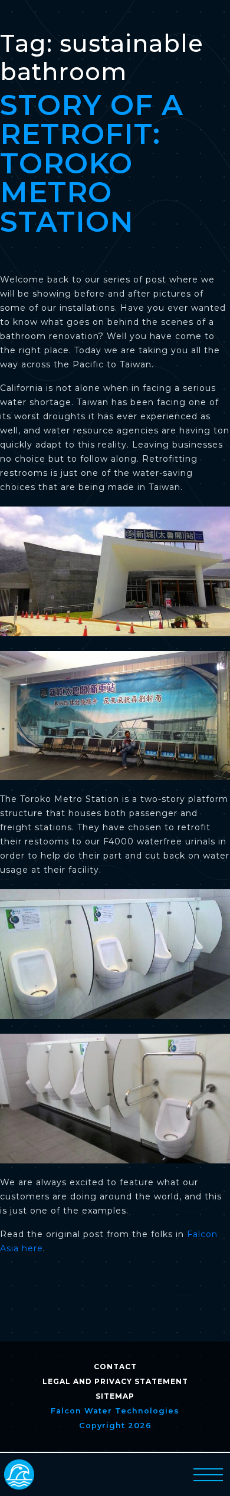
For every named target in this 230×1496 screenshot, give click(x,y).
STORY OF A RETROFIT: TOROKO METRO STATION (91, 163)
